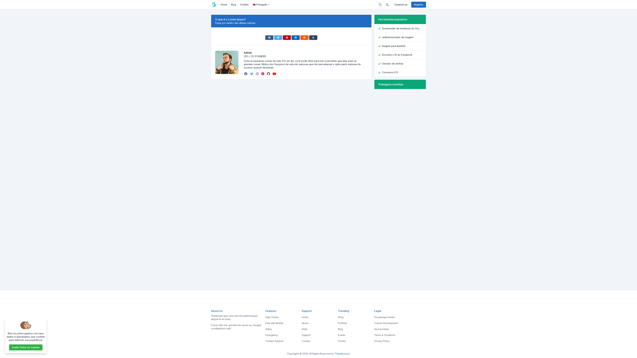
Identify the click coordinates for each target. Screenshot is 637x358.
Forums (342, 341)
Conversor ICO (390, 72)
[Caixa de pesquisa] (380, 5)
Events (341, 335)
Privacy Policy (382, 341)
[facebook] (246, 74)
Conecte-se (400, 4)
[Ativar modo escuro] (387, 5)
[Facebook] (269, 37)
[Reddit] (304, 37)
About (305, 323)
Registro (418, 4)
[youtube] (274, 74)
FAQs (304, 329)
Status (268, 329)
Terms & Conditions (384, 335)
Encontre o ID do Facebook (397, 54)
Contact (306, 341)
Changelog (271, 335)
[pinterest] (263, 74)
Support (306, 335)
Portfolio (342, 323)
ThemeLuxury (342, 353)
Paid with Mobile (274, 323)
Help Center (272, 317)
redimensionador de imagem (397, 37)
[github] (268, 74)
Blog (233, 4)
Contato (244, 4)
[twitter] (252, 74)
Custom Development (386, 323)
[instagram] (257, 74)
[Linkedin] (296, 37)
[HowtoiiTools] (215, 5)
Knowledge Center (384, 317)
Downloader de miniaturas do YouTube (402, 28)
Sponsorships (381, 329)
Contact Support (274, 341)
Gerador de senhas (392, 63)
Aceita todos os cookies (26, 347)
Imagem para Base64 (393, 46)
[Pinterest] (287, 37)
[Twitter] (278, 37)
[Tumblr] (313, 37)
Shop (341, 317)
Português (261, 4)
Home (224, 4)
